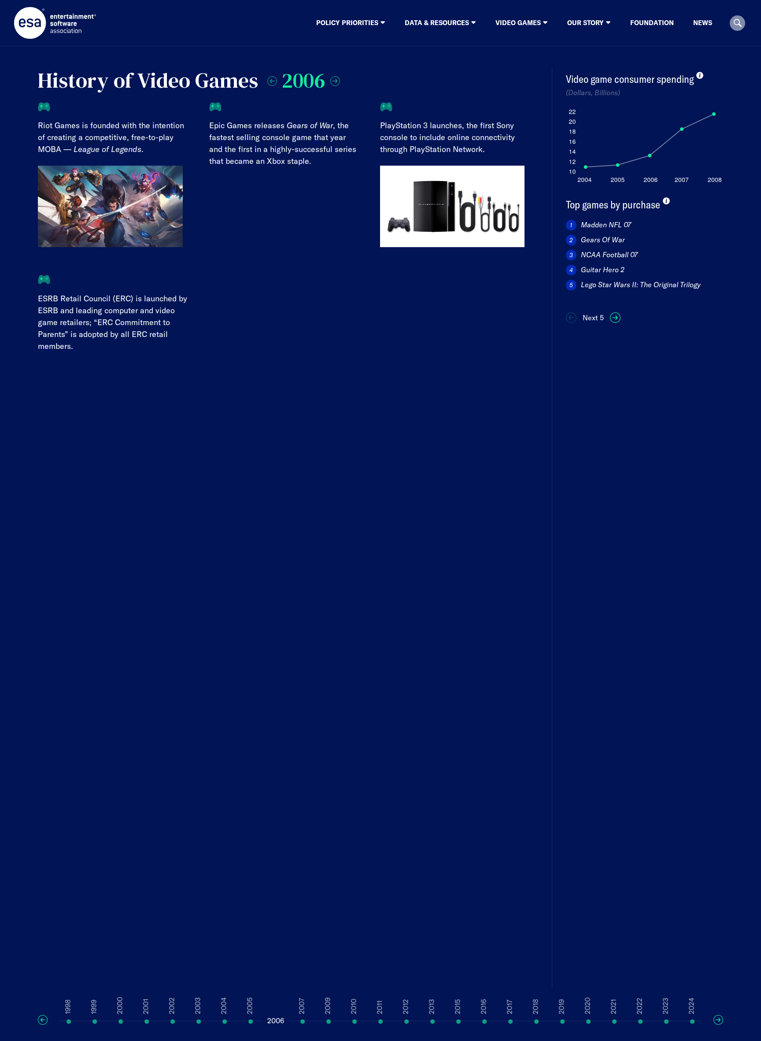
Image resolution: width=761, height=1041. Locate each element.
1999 (93, 1007)
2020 (587, 1005)
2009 (327, 1005)
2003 (197, 1005)
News (702, 23)
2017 (509, 1007)
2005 (249, 1005)
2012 (405, 1006)
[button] (737, 23)
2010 (353, 1006)
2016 (483, 1006)
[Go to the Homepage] (55, 23)
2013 (431, 1006)
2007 (301, 1006)
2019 (561, 1006)
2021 (613, 1006)
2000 (119, 1005)
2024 (691, 1006)
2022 (639, 1006)
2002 (171, 1005)
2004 (223, 1005)
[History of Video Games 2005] (272, 79)
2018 (535, 1006)
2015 (457, 1006)
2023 (665, 1006)
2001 (145, 1006)
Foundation (652, 23)
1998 (67, 1007)
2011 (379, 1007)
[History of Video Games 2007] (335, 79)
